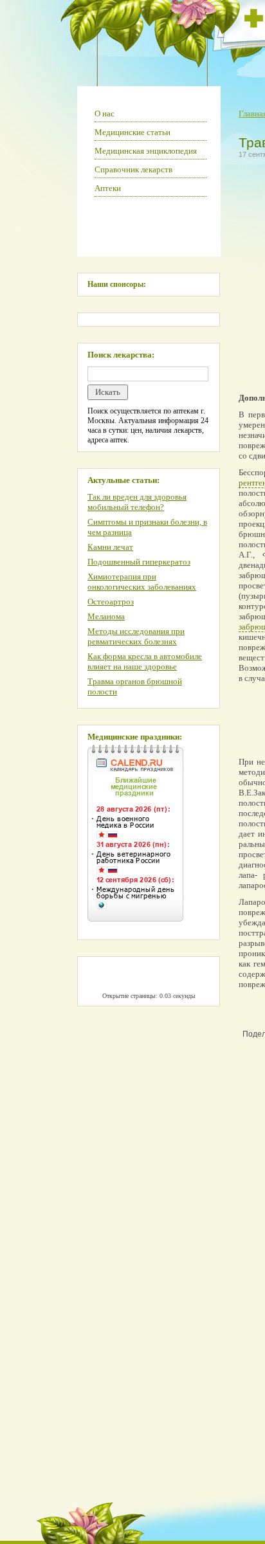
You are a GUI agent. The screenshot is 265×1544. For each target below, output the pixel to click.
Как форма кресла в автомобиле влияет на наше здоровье (144, 661)
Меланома (106, 616)
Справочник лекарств (133, 169)
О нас (104, 113)
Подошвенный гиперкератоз (138, 562)
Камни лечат (110, 547)
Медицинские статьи (132, 132)
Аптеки (108, 188)
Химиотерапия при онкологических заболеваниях (141, 582)
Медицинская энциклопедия (146, 151)
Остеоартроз (110, 601)
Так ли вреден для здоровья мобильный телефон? (137, 502)
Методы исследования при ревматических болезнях (136, 636)
